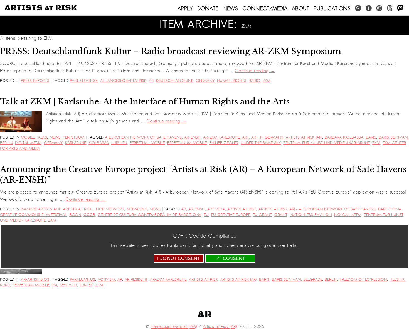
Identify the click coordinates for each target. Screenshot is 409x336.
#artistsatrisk (84, 81)
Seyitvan (68, 285)
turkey (86, 285)
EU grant (262, 215)
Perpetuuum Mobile (187, 143)
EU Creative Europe (230, 215)
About (300, 8)
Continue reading (255, 70)
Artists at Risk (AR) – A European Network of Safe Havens (317, 209)
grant (280, 215)
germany (205, 81)
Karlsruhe (75, 143)
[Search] (358, 8)
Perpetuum (73, 137)
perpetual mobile (147, 143)
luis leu (119, 143)
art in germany (267, 137)
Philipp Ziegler (223, 143)
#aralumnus (82, 279)
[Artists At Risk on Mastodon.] (400, 8)
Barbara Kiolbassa (344, 137)
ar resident (136, 279)
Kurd (5, 285)
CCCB (89, 215)
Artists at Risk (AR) (304, 137)
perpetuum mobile (30, 285)
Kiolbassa (98, 143)
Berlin (6, 143)
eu (206, 215)
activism (106, 279)
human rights (231, 81)
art (245, 137)
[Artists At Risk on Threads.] (390, 8)
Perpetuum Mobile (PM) (174, 326)
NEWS (230, 8)
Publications (332, 8)
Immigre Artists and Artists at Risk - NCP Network (72, 209)
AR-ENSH (192, 137)
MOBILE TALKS (34, 137)
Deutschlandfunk (174, 81)
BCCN (75, 215)
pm (54, 285)
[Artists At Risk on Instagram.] (379, 8)
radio (254, 81)
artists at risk (241, 209)
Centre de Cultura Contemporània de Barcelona (149, 215)
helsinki (397, 279)
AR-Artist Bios (35, 279)
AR (151, 81)
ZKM (266, 81)
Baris (371, 137)
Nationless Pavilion (311, 215)
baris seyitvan (393, 137)
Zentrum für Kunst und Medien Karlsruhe (326, 143)
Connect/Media (264, 8)
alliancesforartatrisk (123, 81)
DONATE (207, 8)
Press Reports (35, 81)
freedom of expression (363, 279)
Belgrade (312, 279)
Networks (137, 209)
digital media (28, 143)
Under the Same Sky (261, 143)
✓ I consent (230, 258)
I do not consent (178, 258)
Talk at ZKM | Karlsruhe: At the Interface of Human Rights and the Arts (145, 102)
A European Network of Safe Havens (143, 137)
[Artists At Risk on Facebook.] (368, 8)
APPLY (185, 8)
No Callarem (347, 215)
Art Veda (216, 209)
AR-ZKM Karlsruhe (221, 137)
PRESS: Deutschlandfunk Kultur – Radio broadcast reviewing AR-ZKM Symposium (170, 51)
